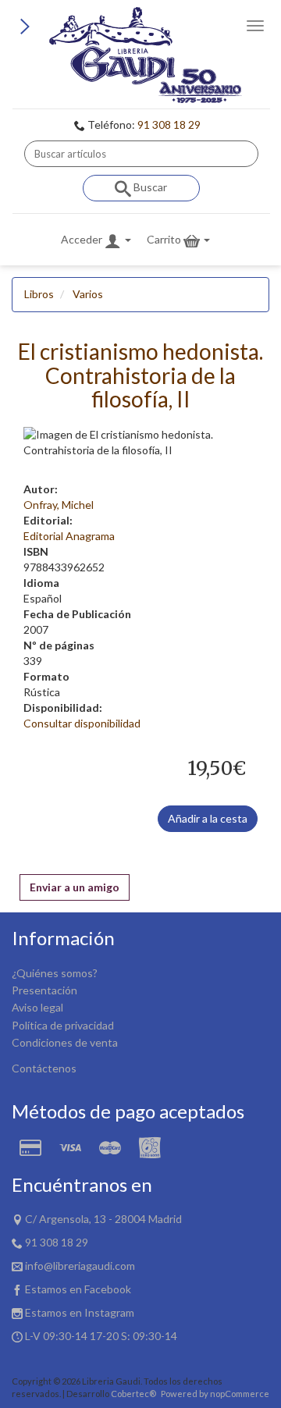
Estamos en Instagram (79, 1312)
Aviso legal (37, 1007)
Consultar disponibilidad (81, 723)
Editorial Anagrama (69, 535)
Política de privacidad (63, 1025)
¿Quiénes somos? (55, 973)
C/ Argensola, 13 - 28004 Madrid (103, 1218)
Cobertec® (133, 1393)
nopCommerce (239, 1393)
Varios (88, 293)
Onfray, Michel (58, 504)
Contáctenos (44, 1068)
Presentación (44, 990)
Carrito (165, 239)
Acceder (83, 239)
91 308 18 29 (169, 124)
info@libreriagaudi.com (80, 1265)
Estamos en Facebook (78, 1289)
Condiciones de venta (65, 1042)
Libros (39, 293)
